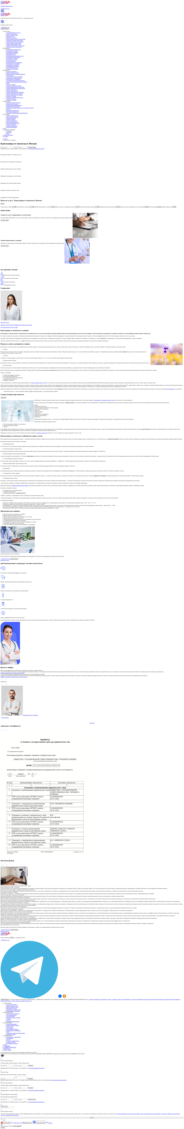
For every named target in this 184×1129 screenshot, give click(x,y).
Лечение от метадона (11, 89)
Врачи (7, 133)
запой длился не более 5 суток (38, 382)
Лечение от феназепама (12, 91)
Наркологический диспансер (13, 102)
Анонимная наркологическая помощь (15, 80)
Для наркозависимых (11, 1015)
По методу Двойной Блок (12, 1041)
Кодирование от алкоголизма (13, 49)
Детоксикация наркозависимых (14, 78)
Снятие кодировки (10, 61)
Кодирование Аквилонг (12, 69)
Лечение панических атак (12, 123)
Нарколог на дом (10, 36)
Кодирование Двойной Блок (13, 57)
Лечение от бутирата (11, 100)
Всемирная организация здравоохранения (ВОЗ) (12, 673)
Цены (4, 128)
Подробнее (3, 397)
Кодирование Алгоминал (12, 65)
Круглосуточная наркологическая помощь (16, 82)
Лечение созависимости (12, 115)
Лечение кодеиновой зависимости (14, 97)
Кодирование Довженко (12, 52)
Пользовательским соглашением (152, 1113)
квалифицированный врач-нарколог (20, 485)
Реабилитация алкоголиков (13, 106)
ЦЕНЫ (5, 1044)
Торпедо (8, 1039)
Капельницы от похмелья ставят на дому (104, 400)
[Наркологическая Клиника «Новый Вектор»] (60, 996)
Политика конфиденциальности (24, 1001)
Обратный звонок (5, 28)
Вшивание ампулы (11, 54)
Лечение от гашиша (11, 96)
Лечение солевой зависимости (13, 85)
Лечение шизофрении (11, 120)
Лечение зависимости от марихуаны (15, 87)
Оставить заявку (32, 147)
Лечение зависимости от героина (14, 93)
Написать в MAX (5, 560)
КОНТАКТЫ (6, 1048)
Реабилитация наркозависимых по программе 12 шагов (20, 107)
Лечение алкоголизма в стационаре (15, 41)
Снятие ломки (9, 75)
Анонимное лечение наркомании (14, 76)
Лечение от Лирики (11, 98)
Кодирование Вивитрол (12, 67)
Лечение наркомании (11, 71)
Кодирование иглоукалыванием (14, 62)
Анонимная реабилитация (12, 1021)
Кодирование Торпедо (11, 53)
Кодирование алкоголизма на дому (14, 56)
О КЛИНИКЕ (6, 1046)
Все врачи (92, 723)
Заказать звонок (31, 1099)
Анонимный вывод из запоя (13, 32)
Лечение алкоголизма (11, 34)
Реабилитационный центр (12, 110)
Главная (5, 138)
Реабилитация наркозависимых (14, 105)
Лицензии (8, 132)
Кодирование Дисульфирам (13, 63)
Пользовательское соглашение (161, 999)
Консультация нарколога (12, 111)
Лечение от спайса (10, 84)
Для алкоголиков (10, 1016)
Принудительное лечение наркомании (15, 74)
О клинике (9, 131)
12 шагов (8, 1019)
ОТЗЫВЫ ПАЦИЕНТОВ (9, 1047)
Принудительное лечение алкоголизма (15, 39)
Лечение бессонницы (11, 127)
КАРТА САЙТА (7, 1050)
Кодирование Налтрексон (12, 66)
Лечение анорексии (11, 124)
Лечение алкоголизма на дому (13, 44)
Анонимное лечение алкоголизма (14, 40)
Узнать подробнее (17, 1126)
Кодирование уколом (11, 60)
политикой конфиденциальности (36, 148)
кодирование (170, 389)
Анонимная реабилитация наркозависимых (17, 113)
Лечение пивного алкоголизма (13, 43)
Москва (12, 937)
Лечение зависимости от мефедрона (15, 92)
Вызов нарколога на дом (12, 1006)
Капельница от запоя (11, 37)
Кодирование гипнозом (12, 50)
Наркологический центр (12, 104)
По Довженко (9, 1038)
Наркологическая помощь (12, 72)
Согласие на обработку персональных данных (142, 999)
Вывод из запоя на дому (12, 35)
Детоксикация (9, 1028)
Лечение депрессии (11, 118)
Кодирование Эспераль (12, 58)
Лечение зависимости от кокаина (14, 95)
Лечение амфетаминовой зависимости (15, 88)
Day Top (8, 109)
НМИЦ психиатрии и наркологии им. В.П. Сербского (14, 677)
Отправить (30, 1065)
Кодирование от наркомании (13, 79)
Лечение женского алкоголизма (14, 47)
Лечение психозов (10, 119)
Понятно (92, 1117)
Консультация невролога (12, 122)
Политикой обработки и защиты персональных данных (130, 1113)
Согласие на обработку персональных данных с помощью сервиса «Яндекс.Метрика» (110, 999)
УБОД (7, 83)
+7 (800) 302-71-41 (5, 27)
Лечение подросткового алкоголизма (15, 45)
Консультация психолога (12, 117)
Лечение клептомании (11, 126)
